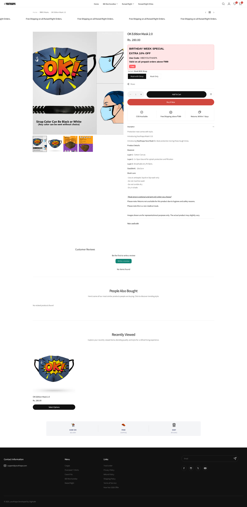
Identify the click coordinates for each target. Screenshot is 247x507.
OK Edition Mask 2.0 (41, 396)
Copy (132, 66)
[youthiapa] (9, 4)
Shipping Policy (110, 479)
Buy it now (171, 102)
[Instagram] (191, 468)
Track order (108, 465)
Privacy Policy (109, 470)
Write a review (123, 261)
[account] (229, 4)
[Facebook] (184, 468)
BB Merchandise (71, 479)
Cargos (67, 465)
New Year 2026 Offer (111, 487)
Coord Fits (69, 474)
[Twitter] (198, 468)
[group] (78, 83)
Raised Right (69, 483)
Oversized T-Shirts (72, 470)
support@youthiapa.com (17, 465)
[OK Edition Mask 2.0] (54, 369)
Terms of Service (110, 483)
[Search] (223, 4)
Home (35, 12)
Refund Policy (109, 474)
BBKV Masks (44, 12)
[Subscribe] (235, 458)
